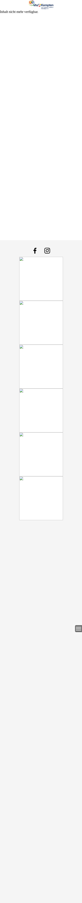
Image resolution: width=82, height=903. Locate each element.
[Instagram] (47, 251)
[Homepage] (41, 4)
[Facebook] (35, 251)
